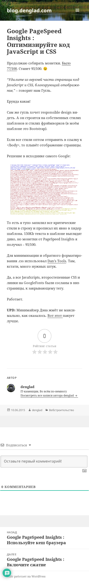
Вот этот (55, 315)
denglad (37, 410)
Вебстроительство (61, 410)
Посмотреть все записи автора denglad (47, 395)
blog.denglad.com (29, 10)
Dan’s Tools (56, 261)
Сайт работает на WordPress (26, 576)
